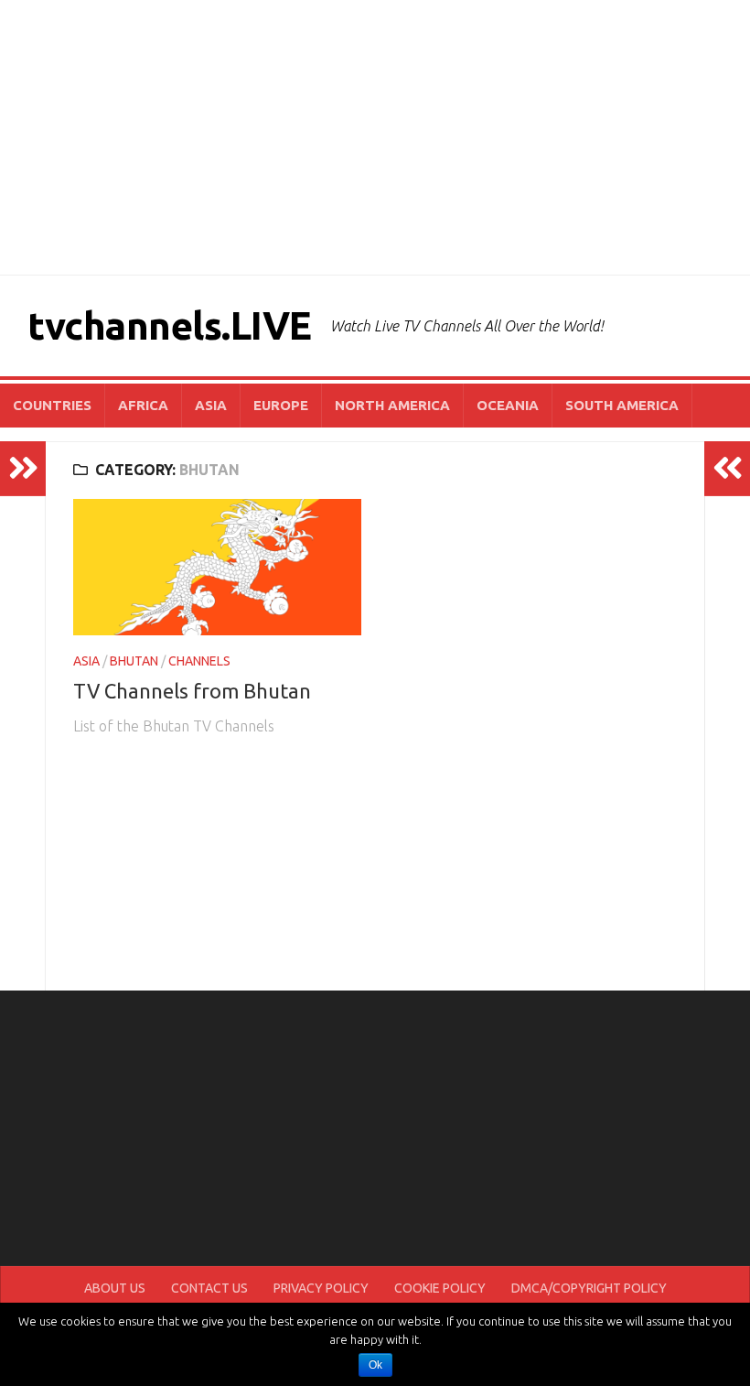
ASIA (211, 405)
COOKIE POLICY (440, 1288)
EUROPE (280, 405)
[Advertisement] (375, 137)
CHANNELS (199, 661)
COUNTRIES (52, 405)
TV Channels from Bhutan (192, 690)
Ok (375, 1365)
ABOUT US (114, 1288)
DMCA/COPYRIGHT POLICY (589, 1288)
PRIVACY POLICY (321, 1288)
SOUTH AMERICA (622, 405)
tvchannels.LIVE (169, 325)
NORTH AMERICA (392, 405)
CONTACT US (209, 1288)
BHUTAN (134, 661)
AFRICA (143, 405)
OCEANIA (508, 405)
